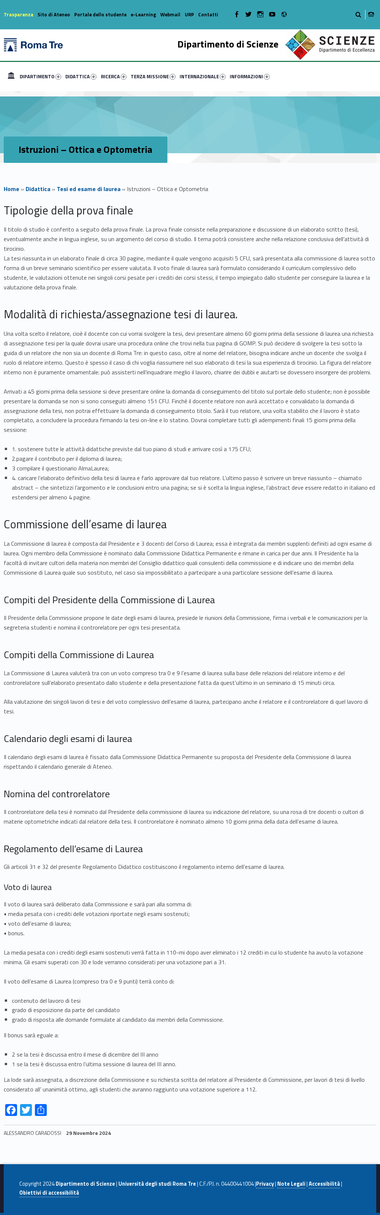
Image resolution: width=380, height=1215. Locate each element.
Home (11, 76)
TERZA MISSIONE (150, 76)
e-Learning (143, 14)
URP (189, 14)
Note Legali (291, 1184)
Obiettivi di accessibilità (49, 1193)
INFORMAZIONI (246, 76)
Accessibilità (324, 1184)
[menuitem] (11, 76)
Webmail (170, 14)
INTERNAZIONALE (199, 76)
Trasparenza (18, 14)
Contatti (208, 14)
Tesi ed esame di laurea (89, 188)
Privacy (265, 1184)
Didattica (38, 188)
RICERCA (110, 76)
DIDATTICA (77, 76)
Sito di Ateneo (53, 14)
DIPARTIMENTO (37, 76)
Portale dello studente (100, 14)
